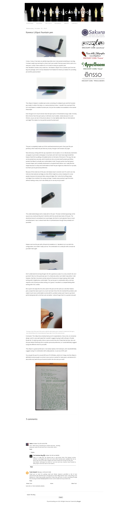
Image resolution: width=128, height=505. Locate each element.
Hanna (31, 443)
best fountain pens (42, 478)
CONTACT (75, 23)
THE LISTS (48, 23)
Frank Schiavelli (33, 472)
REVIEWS (39, 23)
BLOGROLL (58, 23)
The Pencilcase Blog (38, 455)
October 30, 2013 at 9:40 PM (52, 455)
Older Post (74, 483)
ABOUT (66, 23)
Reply (30, 449)
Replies (33, 452)
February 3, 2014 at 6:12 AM (44, 472)
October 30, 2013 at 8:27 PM (40, 443)
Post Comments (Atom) (38, 486)
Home (51, 483)
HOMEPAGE (29, 23)
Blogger (79, 501)
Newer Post (29, 483)
